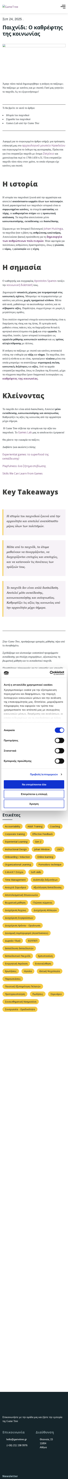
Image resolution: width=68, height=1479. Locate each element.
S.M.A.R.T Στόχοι (14, 872)
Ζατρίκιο (48, 153)
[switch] (59, 740)
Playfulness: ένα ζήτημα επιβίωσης (24, 466)
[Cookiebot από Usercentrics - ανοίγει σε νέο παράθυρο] (49, 673)
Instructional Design (16, 849)
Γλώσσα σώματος (42, 902)
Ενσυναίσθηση (43, 963)
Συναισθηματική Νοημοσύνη (20, 1001)
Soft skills (36, 872)
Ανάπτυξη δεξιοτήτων (45, 879)
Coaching (55, 826)
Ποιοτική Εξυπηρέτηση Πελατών (23, 986)
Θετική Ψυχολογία (49, 971)
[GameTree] (10, 6)
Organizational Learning (18, 864)
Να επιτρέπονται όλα (34, 784)
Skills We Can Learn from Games (22, 473)
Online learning (45, 856)
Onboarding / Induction (17, 856)
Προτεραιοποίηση (15, 994)
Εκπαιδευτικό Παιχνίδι (18, 956)
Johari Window (42, 849)
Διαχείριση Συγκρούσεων (19, 917)
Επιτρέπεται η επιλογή (34, 794)
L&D (59, 849)
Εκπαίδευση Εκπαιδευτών (19, 948)
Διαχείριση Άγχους (15, 910)
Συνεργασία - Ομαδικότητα (20, 1009)
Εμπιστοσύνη (45, 956)
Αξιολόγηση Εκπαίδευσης (48, 887)
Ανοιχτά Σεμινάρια (15, 887)
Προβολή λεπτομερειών (44, 774)
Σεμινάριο (56, 994)
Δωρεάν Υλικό (12, 940)
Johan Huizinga (53, 228)
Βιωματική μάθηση (15, 902)
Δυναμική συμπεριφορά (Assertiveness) (26, 933)
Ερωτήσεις (11, 971)
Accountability (12, 826)
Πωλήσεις (37, 994)
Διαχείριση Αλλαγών (45, 910)
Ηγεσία (28, 971)
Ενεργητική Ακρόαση (16, 963)
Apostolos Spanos (45, 281)
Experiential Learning (16, 841)
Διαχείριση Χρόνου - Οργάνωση (22, 925)
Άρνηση (34, 803)
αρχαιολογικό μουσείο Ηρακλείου (43, 145)
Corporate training (15, 834)
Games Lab (25, 432)
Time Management (15, 879)
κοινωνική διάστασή (20, 285)
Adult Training (35, 826)
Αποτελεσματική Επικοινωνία (21, 895)
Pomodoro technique (49, 864)
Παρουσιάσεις (13, 978)
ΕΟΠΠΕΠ (32, 940)
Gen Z (38, 841)
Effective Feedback (42, 834)
